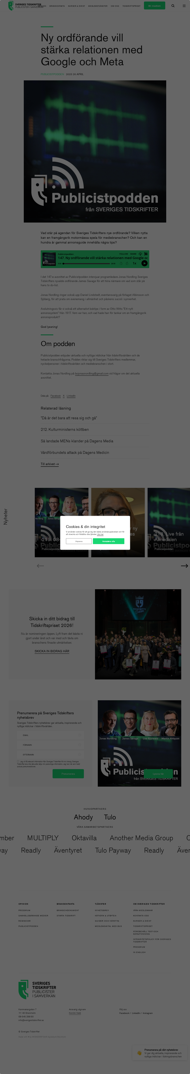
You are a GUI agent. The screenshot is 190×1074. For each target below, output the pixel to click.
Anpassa (78, 541)
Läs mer (100, 534)
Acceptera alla (108, 541)
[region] (95, 537)
